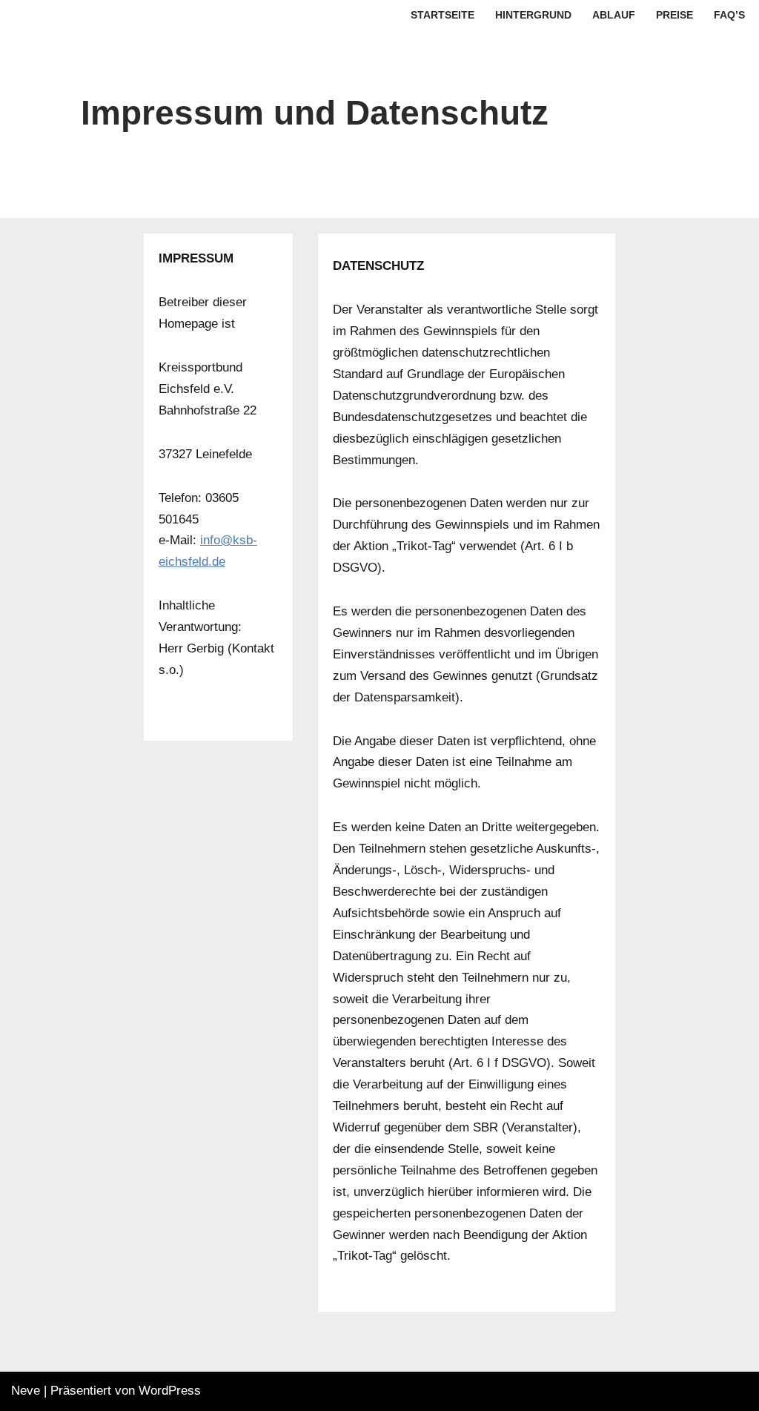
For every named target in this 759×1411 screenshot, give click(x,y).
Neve (25, 1391)
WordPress (170, 1391)
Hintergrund (533, 15)
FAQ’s (729, 15)
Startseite (442, 15)
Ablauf (613, 15)
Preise (674, 15)
